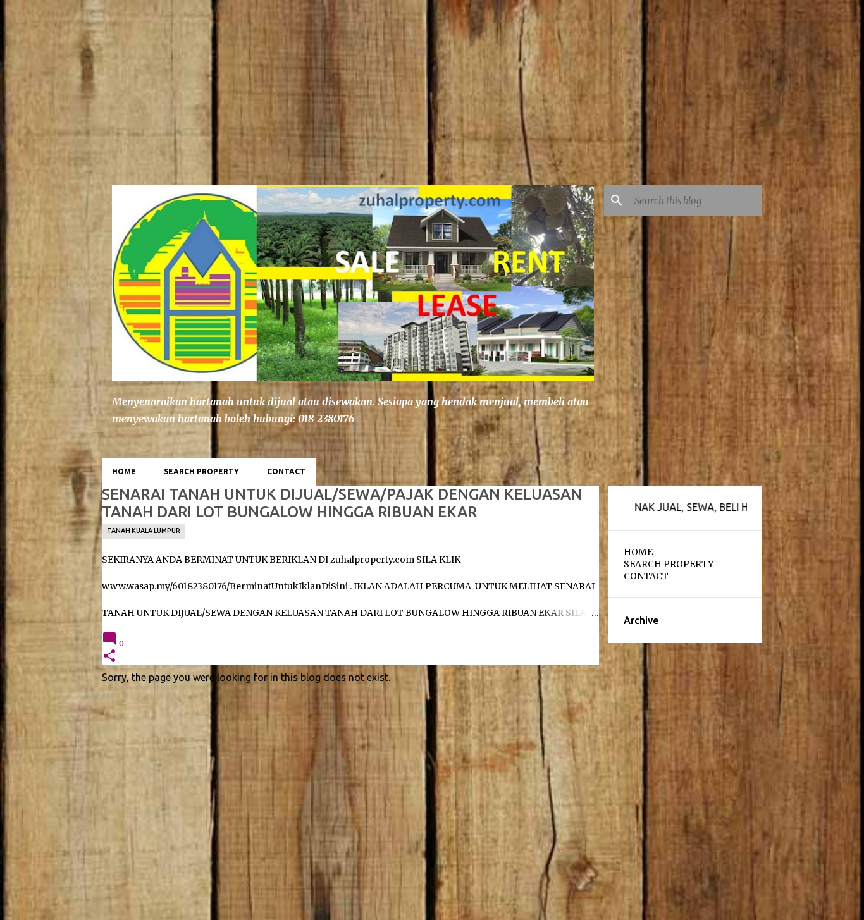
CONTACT (286, 471)
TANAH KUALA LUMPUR (143, 530)
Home (124, 471)
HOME (638, 552)
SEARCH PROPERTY (201, 471)
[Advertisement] (95, 79)
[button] (109, 656)
